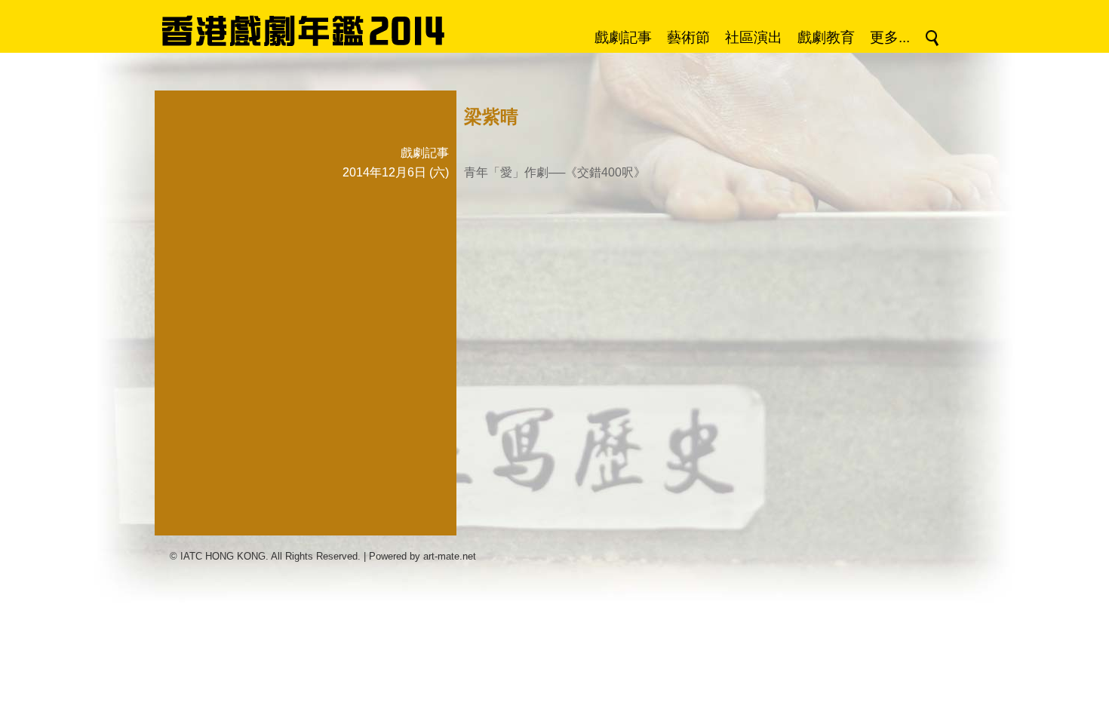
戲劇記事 (623, 37)
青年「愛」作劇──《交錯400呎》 (555, 172)
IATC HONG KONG (223, 556)
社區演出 (753, 37)
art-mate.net (449, 556)
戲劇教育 (826, 37)
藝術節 (688, 37)
